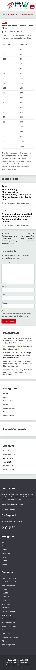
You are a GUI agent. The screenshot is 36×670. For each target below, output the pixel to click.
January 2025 (8, 466)
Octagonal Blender (8, 623)
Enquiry (4, 564)
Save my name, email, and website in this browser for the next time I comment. (16, 315)
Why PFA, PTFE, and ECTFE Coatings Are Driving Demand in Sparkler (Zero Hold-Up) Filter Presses (17, 355)
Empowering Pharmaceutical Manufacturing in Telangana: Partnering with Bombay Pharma (17, 218)
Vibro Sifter (6, 634)
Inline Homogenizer (8, 586)
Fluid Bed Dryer (7, 615)
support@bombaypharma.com (12, 521)
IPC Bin (4, 641)
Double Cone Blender (9, 626)
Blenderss (6, 393)
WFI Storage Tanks (9, 645)
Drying (5, 397)
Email (4, 295)
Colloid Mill (5, 597)
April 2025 (7, 462)
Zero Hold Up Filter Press (10, 582)
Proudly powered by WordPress (16, 662)
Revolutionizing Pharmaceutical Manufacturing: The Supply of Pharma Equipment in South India (17, 194)
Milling (5, 404)
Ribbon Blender (7, 630)
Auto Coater (6, 604)
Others (4, 22)
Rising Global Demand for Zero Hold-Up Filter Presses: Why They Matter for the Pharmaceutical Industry (17, 363)
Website (5, 303)
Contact (4, 561)
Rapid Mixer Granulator (10, 637)
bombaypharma (23, 32)
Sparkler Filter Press (9, 578)
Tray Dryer (5, 608)
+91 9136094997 (8, 509)
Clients (4, 557)
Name (4, 286)
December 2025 (9, 451)
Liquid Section (8, 401)
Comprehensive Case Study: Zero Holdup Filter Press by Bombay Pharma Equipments (17, 372)
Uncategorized (8, 416)
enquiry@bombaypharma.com (12, 504)
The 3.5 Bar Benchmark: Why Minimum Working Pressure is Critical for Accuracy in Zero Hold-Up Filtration (17, 340)
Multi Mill (5, 593)
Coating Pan (6, 600)
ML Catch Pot (7, 589)
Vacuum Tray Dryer (8, 611)
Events (4, 550)
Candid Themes (24, 665)
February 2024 (8, 469)
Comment (6, 263)
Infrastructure (6, 553)
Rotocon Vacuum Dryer (10, 619)
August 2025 (8, 458)
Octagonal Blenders (10, 408)
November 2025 (9, 455)
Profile (4, 546)
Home (4, 542)
